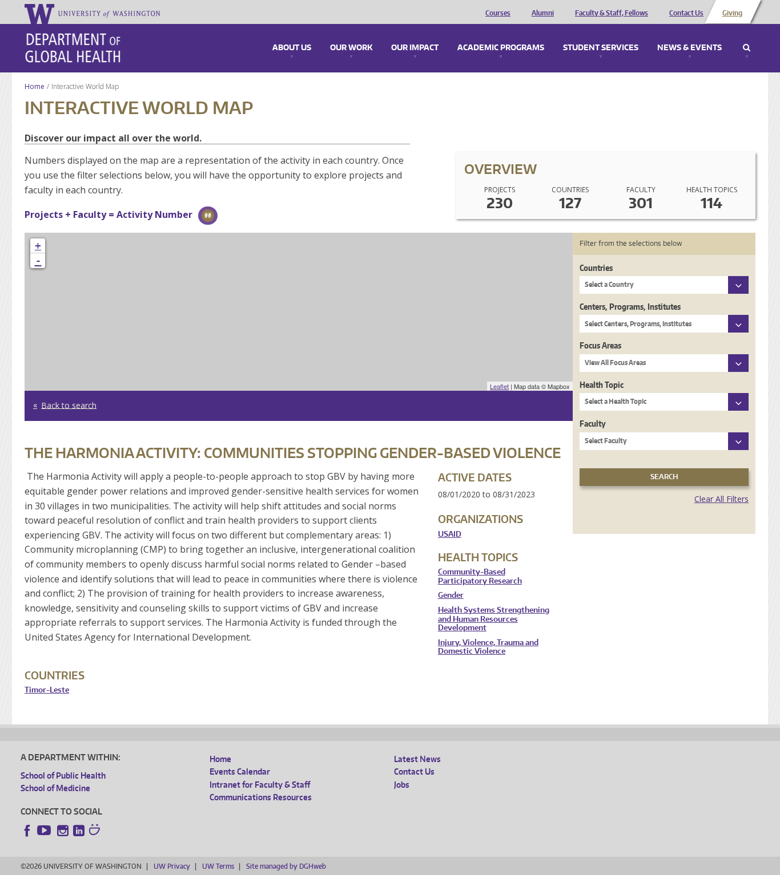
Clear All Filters (721, 498)
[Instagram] (63, 830)
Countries (596, 268)
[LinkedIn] (79, 830)
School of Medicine (55, 788)
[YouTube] (45, 830)
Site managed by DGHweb (286, 866)
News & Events (689, 48)
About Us (291, 48)
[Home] (73, 48)
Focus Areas (600, 345)
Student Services (600, 48)
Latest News (417, 759)
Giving (732, 13)
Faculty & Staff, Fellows (611, 13)
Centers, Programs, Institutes (630, 306)
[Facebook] (27, 830)
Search (746, 48)
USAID (449, 534)
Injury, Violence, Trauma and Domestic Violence (488, 647)
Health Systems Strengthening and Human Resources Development (493, 619)
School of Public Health (63, 775)
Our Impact (415, 48)
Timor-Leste (47, 690)
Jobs (401, 784)
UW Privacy (172, 866)
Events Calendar (240, 771)
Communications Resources (261, 797)
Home (35, 86)
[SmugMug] (96, 831)
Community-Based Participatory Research (480, 576)
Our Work (351, 48)
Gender (451, 595)
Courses (497, 13)
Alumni (543, 13)
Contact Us (686, 13)
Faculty (593, 423)
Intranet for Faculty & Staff (260, 784)
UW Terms (218, 866)
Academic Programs (500, 48)
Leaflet (499, 386)
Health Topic (602, 385)
